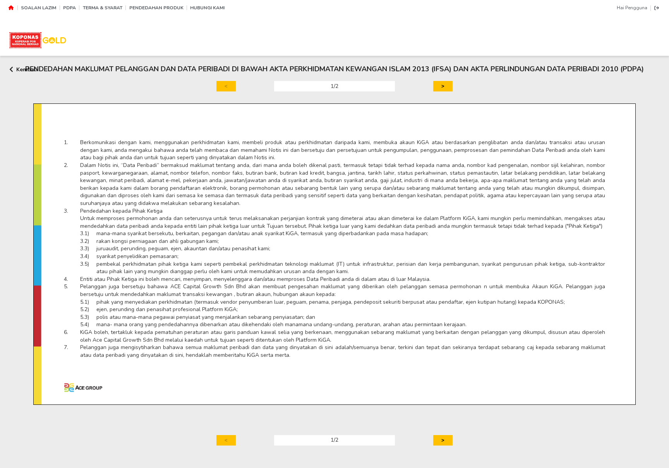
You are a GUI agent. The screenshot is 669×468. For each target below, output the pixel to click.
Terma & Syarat (102, 8)
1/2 (334, 86)
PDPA (69, 8)
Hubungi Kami (207, 8)
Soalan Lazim (38, 8)
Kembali (27, 69)
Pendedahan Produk (156, 8)
